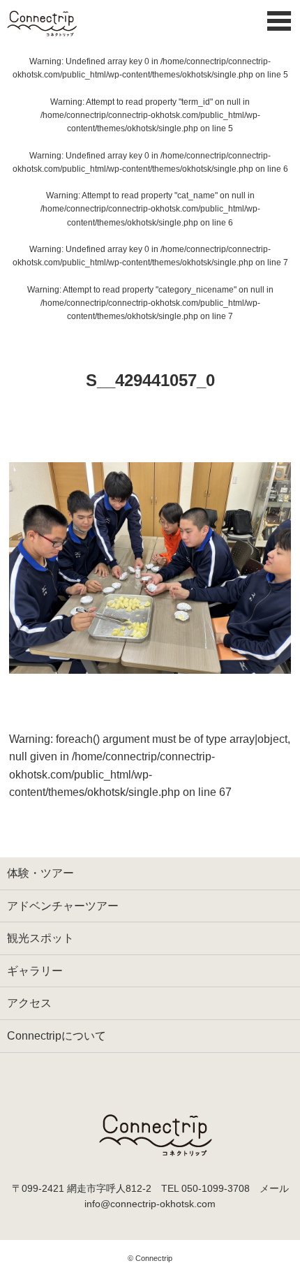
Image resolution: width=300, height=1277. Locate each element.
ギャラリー (35, 971)
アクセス (29, 1003)
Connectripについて (56, 1036)
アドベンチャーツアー (63, 906)
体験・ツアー (40, 873)
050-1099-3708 (215, 1188)
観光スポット (40, 938)
